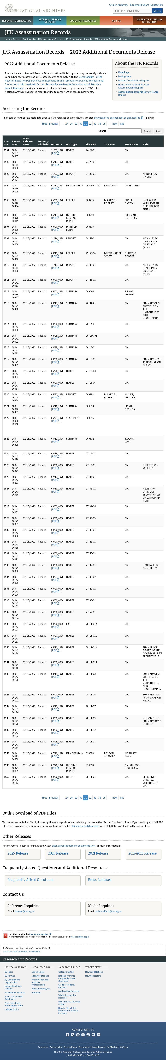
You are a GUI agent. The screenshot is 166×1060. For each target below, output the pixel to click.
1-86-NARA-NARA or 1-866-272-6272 (83, 1055)
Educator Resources (83, 20)
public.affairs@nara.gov (108, 911)
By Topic (9, 971)
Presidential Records (15, 992)
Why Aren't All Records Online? (69, 1003)
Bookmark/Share (139, 4)
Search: (102, 130)
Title (145, 144)
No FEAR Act (113, 1047)
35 (104, 123)
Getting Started (66, 971)
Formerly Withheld (43, 143)
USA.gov (124, 1047)
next (114, 123)
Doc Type (71, 144)
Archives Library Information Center (14, 1004)
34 (99, 123)
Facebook (67, 1035)
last (121, 123)
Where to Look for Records (67, 996)
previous (54, 123)
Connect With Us (83, 1029)
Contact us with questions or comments (21, 951)
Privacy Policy (70, 1047)
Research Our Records (16, 20)
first (44, 123)
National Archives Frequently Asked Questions (67, 978)
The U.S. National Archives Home (35, 8)
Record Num (16, 143)
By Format (10, 975)
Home (8, 39)
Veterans (36, 992)
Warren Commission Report (133, 80)
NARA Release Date (28, 141)
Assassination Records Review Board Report (138, 93)
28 (71, 123)
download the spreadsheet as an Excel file (117, 117)
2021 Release (98, 853)
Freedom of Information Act (92, 1047)
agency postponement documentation (73, 845)
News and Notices (94, 971)
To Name (109, 144)
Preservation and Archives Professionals (40, 982)
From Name (131, 144)
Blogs (93, 1035)
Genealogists (38, 971)
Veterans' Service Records (50, 21)
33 (95, 123)
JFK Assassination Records (50, 39)
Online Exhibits (12, 1009)
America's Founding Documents (149, 21)
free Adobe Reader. (39, 934)
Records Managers (41, 988)
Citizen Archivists (119, 4)
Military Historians (40, 975)
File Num (91, 144)
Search (157, 10)
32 (90, 123)
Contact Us (156, 4)
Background (124, 76)
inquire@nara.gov (24, 911)
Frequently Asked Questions (30, 880)
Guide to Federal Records (66, 986)
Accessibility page (80, 936)
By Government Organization (12, 981)
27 (66, 123)
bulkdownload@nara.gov (86, 826)
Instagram (78, 1035)
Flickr (99, 1035)
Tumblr (83, 1035)
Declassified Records (68, 991)
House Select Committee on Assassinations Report (133, 86)
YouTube (88, 1035)
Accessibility (56, 1047)
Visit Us (116, 20)
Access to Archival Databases (14, 997)
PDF (54, 153)
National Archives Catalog (13, 987)
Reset (158, 130)
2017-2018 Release (142, 853)
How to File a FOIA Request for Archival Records (68, 1010)
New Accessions (93, 975)
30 (80, 123)
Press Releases (99, 880)
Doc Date (56, 144)
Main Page (124, 72)
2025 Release (17, 853)
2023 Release (58, 853)
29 (76, 123)
